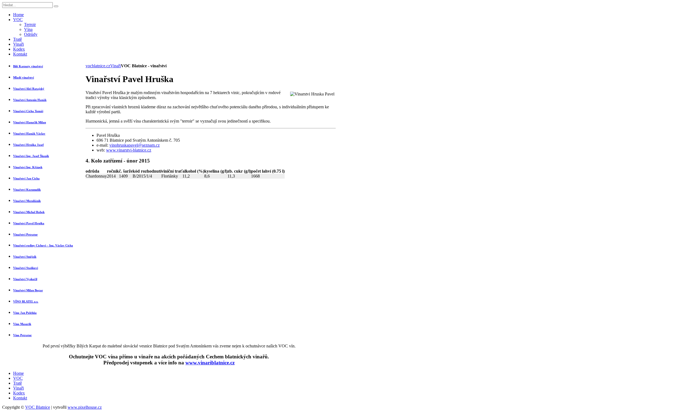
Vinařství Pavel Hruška (28, 223)
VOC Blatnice (37, 407)
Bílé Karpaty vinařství (28, 66)
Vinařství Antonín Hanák (29, 99)
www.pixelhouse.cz (85, 407)
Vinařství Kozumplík (27, 189)
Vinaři (115, 65)
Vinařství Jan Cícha (26, 178)
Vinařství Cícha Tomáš (28, 111)
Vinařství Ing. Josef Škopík (31, 156)
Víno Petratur (22, 335)
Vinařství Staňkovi (25, 267)
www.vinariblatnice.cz (210, 362)
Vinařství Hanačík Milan (29, 122)
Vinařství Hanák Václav (29, 133)
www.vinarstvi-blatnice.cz (128, 150)
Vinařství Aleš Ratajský (28, 88)
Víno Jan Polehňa (25, 312)
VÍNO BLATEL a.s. (25, 301)
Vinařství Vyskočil (25, 279)
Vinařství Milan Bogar (28, 290)
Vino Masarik (22, 324)
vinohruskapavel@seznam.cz (134, 145)
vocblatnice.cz (98, 65)
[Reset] (56, 6)
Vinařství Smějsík (24, 256)
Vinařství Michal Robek (29, 212)
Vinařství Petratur (25, 234)
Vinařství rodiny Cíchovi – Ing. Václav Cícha (43, 245)
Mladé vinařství (23, 77)
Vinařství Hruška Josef (28, 144)
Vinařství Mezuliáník (27, 200)
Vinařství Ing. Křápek (27, 167)
